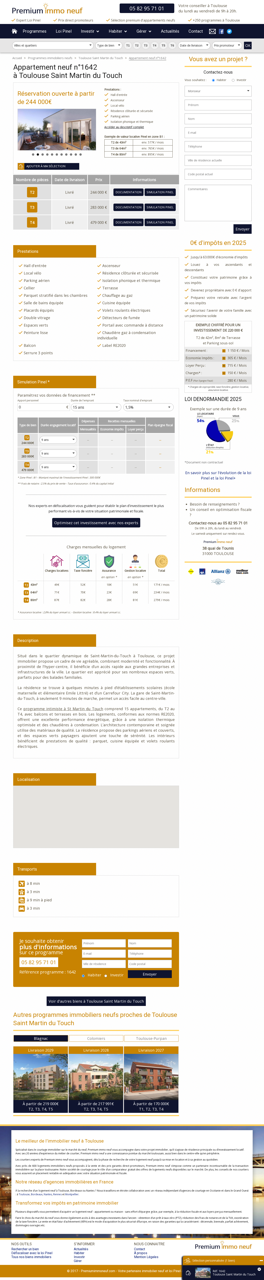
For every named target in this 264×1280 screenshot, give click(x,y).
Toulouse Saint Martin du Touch (100, 58)
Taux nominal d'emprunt (137, 400)
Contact (196, 31)
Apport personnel (28, 400)
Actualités (170, 31)
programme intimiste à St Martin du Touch (63, 708)
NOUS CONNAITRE (149, 1244)
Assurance (109, 571)
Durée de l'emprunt (82, 400)
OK (247, 45)
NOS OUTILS (21, 1244)
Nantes (48, 1194)
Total (161, 571)
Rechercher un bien (25, 1249)
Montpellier (72, 1194)
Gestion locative (135, 571)
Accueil (17, 58)
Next (82, 129)
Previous (32, 129)
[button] (128, 45)
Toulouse (24, 1194)
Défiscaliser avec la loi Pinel (31, 1253)
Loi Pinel (64, 31)
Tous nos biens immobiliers (31, 1257)
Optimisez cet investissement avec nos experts (96, 522)
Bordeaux (36, 1194)
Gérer (142, 31)
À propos (140, 1253)
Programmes (34, 31)
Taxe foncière (83, 571)
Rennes (57, 1194)
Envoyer (150, 974)
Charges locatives (56, 571)
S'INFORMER (84, 1244)
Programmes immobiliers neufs (50, 58)
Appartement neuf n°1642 (147, 58)
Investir (87, 31)
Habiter (115, 31)
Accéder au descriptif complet (124, 127)
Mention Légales (146, 1257)
